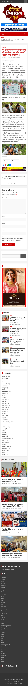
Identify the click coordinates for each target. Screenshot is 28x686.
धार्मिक (3, 419)
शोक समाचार (5, 442)
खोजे (23, 256)
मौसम (3, 433)
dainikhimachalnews (16, 57)
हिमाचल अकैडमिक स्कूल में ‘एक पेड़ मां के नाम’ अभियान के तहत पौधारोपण (17, 361)
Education (4, 376)
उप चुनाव (4, 388)
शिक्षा (10, 358)
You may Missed (8, 460)
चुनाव (3, 401)
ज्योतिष (3, 411)
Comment (5, 197)
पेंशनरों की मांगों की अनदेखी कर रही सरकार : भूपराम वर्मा (17, 340)
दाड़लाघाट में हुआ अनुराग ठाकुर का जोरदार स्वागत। (13, 183)
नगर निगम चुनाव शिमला (7, 421)
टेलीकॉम (4, 413)
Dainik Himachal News (17, 679)
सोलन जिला (4, 448)
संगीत (3, 444)
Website (4, 230)
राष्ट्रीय (4, 435)
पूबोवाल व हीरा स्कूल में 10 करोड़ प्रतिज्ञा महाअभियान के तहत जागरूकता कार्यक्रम (17, 350)
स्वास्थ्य (11, 326)
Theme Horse (16, 681)
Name (4, 216)
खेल (3, 397)
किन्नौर (3, 390)
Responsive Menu (25, 1)
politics (4, 378)
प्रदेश (3, 429)
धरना (3, 417)
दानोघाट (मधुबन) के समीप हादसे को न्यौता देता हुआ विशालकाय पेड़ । (14, 177)
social (3, 380)
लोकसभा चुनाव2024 (6, 438)
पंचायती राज (4, 425)
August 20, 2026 (14, 354)
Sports (4, 382)
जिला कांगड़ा (4, 403)
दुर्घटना (3, 415)
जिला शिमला (4, 407)
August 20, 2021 (6, 57)
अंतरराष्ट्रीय (5, 384)
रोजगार (3, 436)
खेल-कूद (4, 47)
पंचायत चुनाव (5, 423)
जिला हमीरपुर (5, 409)
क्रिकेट (4, 395)
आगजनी (4, 386)
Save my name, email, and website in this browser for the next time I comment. (12, 239)
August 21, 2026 (14, 322)
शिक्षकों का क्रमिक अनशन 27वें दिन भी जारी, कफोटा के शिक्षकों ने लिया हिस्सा (17, 319)
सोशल (11, 315)
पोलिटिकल (4, 427)
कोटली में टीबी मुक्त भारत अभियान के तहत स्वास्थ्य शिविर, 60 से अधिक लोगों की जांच (18, 330)
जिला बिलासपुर (5, 405)
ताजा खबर (6, 313)
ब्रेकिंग (3, 431)
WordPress (19, 683)
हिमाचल (3, 454)
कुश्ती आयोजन (5, 391)
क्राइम (3, 393)
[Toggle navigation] (3, 34)
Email (4, 223)
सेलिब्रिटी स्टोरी (5, 446)
